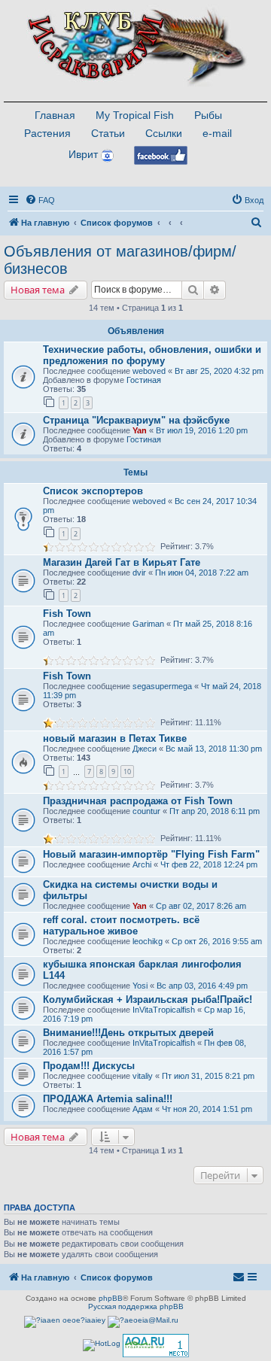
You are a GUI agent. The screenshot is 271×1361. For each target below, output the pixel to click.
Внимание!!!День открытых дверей (128, 1032)
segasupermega (162, 686)
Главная (55, 115)
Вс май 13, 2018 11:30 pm (214, 748)
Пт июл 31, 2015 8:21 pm (208, 1075)
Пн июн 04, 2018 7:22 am (201, 572)
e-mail (217, 133)
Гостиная (143, 379)
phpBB (111, 1298)
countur (146, 811)
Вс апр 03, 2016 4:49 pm (202, 985)
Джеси (144, 748)
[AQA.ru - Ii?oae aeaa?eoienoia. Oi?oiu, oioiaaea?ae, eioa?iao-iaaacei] (156, 1345)
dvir (139, 572)
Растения (47, 133)
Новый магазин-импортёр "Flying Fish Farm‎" (151, 854)
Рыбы (208, 115)
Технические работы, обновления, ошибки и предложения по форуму (152, 355)
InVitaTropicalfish (163, 1009)
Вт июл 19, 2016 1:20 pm (202, 430)
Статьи (108, 133)
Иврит (83, 154)
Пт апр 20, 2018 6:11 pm (214, 811)
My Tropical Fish (135, 115)
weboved (149, 370)
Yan (139, 430)
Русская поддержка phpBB (136, 1306)
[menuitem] (40, 200)
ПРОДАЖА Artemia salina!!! (107, 1098)
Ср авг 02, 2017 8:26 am (201, 905)
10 (127, 771)
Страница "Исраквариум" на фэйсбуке (136, 420)
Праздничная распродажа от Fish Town (138, 801)
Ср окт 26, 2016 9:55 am (217, 941)
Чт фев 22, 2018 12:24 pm (208, 864)
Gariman (148, 623)
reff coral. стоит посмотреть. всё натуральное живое (121, 925)
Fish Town (67, 613)
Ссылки (163, 133)
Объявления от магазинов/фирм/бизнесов (120, 260)
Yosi (140, 985)
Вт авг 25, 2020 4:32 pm (219, 370)
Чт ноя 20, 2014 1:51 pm (207, 1108)
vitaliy (142, 1075)
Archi (141, 864)
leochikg (147, 941)
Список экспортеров (93, 491)
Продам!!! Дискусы (89, 1065)
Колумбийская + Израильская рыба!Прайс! (147, 999)
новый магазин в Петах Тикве (115, 738)
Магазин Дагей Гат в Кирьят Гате (121, 562)
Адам (142, 1108)
